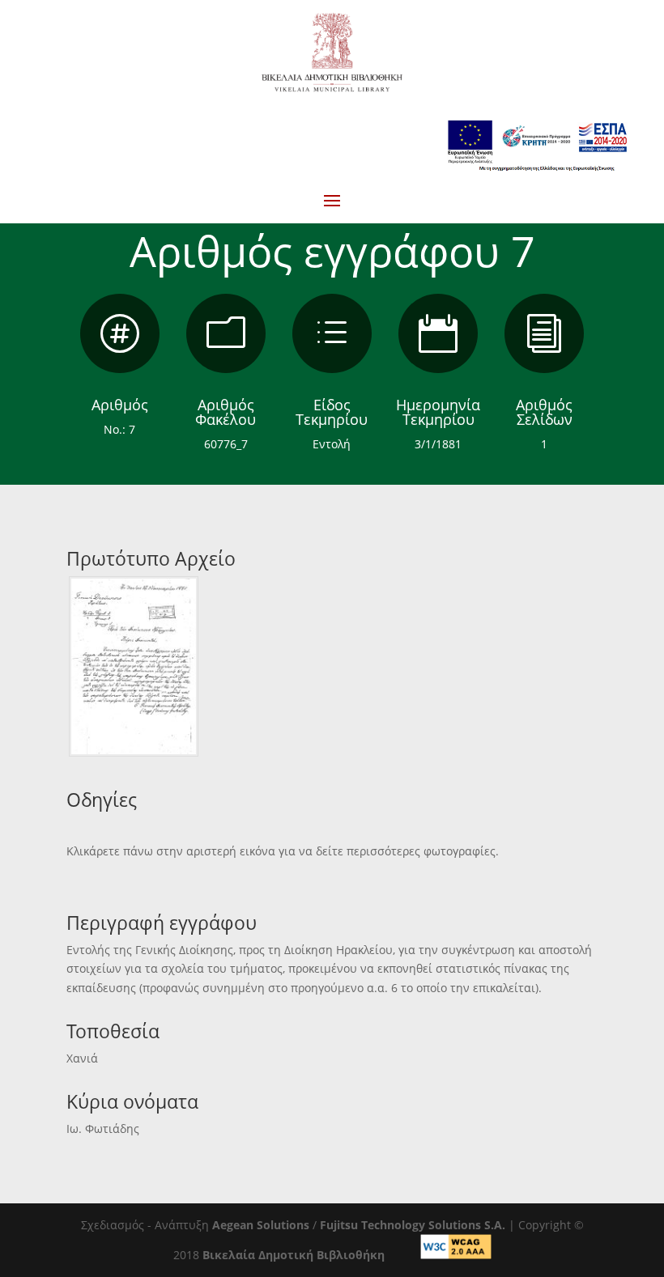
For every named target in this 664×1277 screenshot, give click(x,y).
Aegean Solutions (260, 1224)
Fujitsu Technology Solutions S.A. (412, 1224)
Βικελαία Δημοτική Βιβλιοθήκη (293, 1254)
